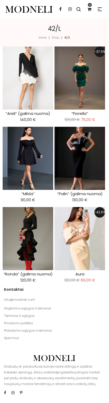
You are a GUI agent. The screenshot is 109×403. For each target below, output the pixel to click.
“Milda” (28, 193)
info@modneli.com (19, 299)
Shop (55, 38)
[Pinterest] (21, 392)
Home (43, 38)
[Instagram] (13, 392)
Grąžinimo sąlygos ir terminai (27, 308)
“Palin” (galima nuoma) (80, 193)
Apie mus (11, 338)
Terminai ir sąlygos (19, 315)
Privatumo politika (18, 323)
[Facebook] (5, 392)
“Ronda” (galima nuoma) (28, 274)
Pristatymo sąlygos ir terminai (28, 330)
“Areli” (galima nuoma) (28, 113)
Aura (79, 274)
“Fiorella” (79, 113)
